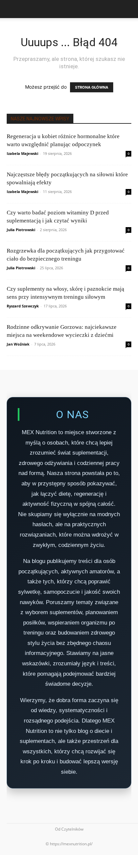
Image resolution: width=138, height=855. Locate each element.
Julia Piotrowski (21, 229)
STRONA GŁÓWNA (91, 87)
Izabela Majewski (22, 153)
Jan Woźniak (18, 344)
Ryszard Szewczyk (23, 305)
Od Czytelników (69, 829)
